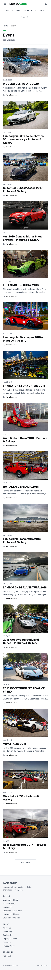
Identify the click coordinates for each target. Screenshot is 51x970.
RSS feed (7, 956)
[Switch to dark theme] (46, 4)
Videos (42, 11)
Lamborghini (8, 907)
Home (5, 26)
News (18, 11)
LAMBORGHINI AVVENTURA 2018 (25, 587)
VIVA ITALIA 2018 (14, 743)
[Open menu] (5, 4)
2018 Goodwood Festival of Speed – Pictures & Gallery (21, 641)
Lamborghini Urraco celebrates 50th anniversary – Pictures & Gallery (23, 139)
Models (9, 11)
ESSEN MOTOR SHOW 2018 (21, 285)
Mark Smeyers (11, 95)
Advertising (7, 931)
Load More (25, 862)
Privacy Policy (8, 946)
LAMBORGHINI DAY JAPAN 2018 (24, 385)
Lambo (18, 3)
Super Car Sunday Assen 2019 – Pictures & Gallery (24, 189)
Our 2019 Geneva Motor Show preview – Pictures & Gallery (22, 238)
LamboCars (10, 883)
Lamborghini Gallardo (11, 918)
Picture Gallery (9, 903)
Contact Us (7, 935)
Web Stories (30, 11)
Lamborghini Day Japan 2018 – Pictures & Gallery (23, 339)
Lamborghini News (10, 900)
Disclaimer (7, 942)
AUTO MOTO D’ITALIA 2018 (21, 486)
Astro (46, 966)
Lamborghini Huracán (11, 914)
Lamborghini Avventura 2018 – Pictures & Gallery (23, 540)
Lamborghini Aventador (12, 911)
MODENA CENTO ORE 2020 (21, 83)
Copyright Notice (10, 939)
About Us (7, 928)
